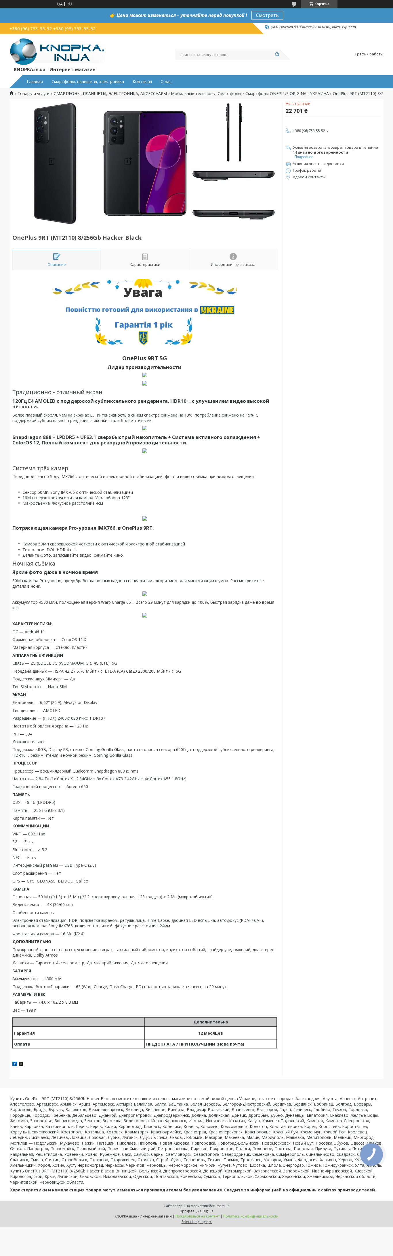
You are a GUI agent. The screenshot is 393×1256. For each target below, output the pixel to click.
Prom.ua (223, 1205)
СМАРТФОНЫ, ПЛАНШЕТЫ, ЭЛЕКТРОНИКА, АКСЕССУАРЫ (110, 93)
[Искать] (277, 55)
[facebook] (14, 1064)
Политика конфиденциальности (250, 1216)
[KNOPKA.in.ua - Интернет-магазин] (57, 51)
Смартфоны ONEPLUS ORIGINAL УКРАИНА (287, 93)
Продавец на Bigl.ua (196, 1211)
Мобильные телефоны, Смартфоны (206, 93)
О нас (166, 82)
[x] (21, 1064)
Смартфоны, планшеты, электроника (87, 82)
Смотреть (267, 15)
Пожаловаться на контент (197, 1216)
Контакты (142, 82)
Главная (35, 82)
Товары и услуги (33, 93)
